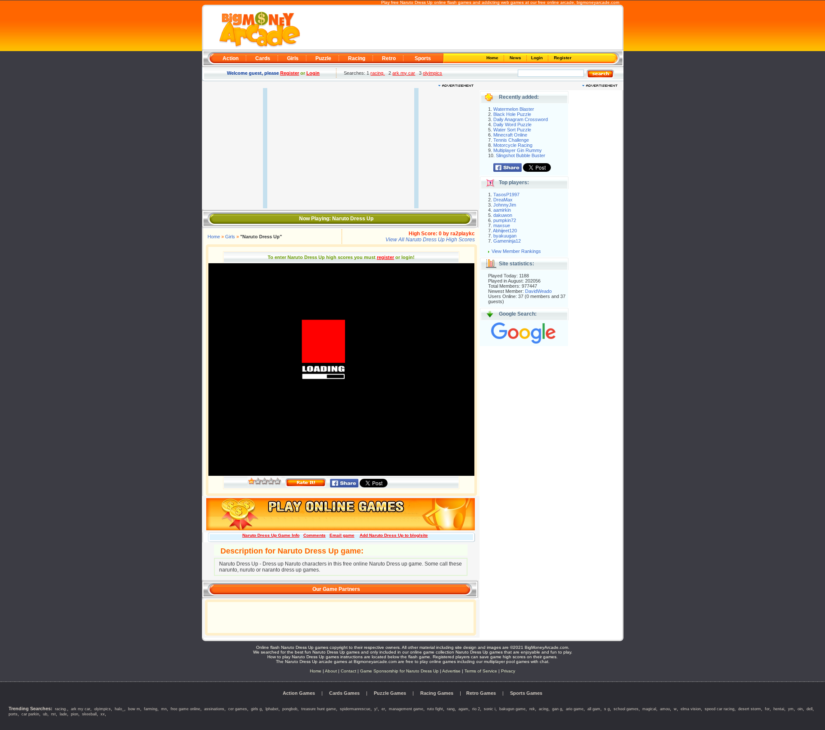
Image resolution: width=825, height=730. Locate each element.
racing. (377, 73)
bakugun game (512, 709)
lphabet (272, 709)
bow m (134, 709)
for (767, 709)
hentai (778, 709)
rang (451, 709)
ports (13, 714)
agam (463, 709)
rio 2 (476, 709)
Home (493, 57)
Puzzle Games (390, 693)
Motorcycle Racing (512, 145)
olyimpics (432, 73)
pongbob (289, 709)
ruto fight (435, 709)
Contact (348, 671)
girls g (256, 709)
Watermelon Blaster (513, 109)
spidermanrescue (355, 709)
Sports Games (526, 693)
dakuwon (502, 215)
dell (810, 709)
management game (406, 709)
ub (45, 714)
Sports (423, 58)
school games (626, 709)
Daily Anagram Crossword (520, 119)
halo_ (119, 709)
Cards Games (344, 693)
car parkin (30, 714)
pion (74, 714)
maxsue (501, 225)
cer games (237, 709)
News (516, 57)
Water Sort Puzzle (512, 129)
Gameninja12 (507, 240)
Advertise (451, 671)
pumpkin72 (504, 220)
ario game (575, 709)
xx (103, 714)
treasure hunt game (318, 709)
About (331, 671)
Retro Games (481, 693)
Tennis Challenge (511, 140)
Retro (389, 58)
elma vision (691, 709)
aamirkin (502, 210)
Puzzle (323, 58)
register (385, 257)
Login (537, 57)
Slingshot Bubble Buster (520, 155)
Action (230, 58)
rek (532, 709)
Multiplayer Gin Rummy (517, 150)
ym (791, 709)
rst (53, 714)
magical (649, 709)
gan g (557, 709)
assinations (214, 709)
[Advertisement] (460, 28)
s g (607, 709)
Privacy (508, 671)
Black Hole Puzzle (512, 114)
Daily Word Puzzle (512, 124)
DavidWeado (538, 291)
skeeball (89, 714)
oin (800, 709)
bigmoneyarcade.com (598, 2)
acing (543, 709)
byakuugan (504, 235)
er (383, 709)
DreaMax (503, 199)
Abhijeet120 (505, 230)
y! (376, 709)
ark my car (403, 73)
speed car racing (719, 709)
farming (150, 709)
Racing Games (436, 693)
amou (665, 709)
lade (63, 714)
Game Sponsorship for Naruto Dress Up (399, 671)
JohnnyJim (504, 204)
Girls (293, 58)
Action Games (299, 693)
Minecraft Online (510, 134)
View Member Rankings (516, 251)
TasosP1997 (506, 194)
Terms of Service (481, 671)
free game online (185, 709)
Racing (356, 58)
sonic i (489, 709)
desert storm (749, 709)
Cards (262, 58)
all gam (593, 709)
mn (164, 709)
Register (562, 57)
